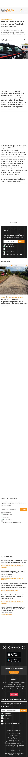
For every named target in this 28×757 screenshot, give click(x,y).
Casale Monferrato (11, 566)
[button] (26, 265)
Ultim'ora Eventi (21, 689)
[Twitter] (8, 647)
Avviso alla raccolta (14, 747)
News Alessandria (9, 246)
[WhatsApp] (23, 647)
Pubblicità (22, 682)
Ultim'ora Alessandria (9, 687)
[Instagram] (16, 647)
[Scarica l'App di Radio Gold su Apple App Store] (14, 654)
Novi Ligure (9, 19)
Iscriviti (21, 241)
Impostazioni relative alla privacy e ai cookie (14, 745)
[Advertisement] (14, 74)
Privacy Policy (20, 254)
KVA (18, 754)
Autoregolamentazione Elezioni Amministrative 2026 (14, 742)
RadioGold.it (18, 750)
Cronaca (3, 19)
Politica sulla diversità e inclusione (14, 732)
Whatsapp (9, 684)
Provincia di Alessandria (17, 297)
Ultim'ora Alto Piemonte (9, 689)
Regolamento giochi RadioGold (14, 737)
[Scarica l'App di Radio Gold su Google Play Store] (14, 660)
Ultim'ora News (17, 684)
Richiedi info (14, 672)
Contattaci (14, 694)
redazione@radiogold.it (19, 753)
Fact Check (14, 738)
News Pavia (8, 249)
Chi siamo (5, 682)
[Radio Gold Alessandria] (7, 10)
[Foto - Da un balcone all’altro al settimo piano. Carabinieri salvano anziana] (14, 51)
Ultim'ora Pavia (20, 687)
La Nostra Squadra (14, 682)
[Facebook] (4, 647)
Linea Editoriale (14, 735)
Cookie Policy (17, 730)
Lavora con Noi (21, 691)
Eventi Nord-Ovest (9, 252)
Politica (3, 614)
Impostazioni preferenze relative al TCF (14, 743)
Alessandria (9, 614)
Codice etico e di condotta (14, 734)
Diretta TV (13, 691)
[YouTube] (12, 647)
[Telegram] (19, 647)
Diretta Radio (6, 691)
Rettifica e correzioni (14, 740)
